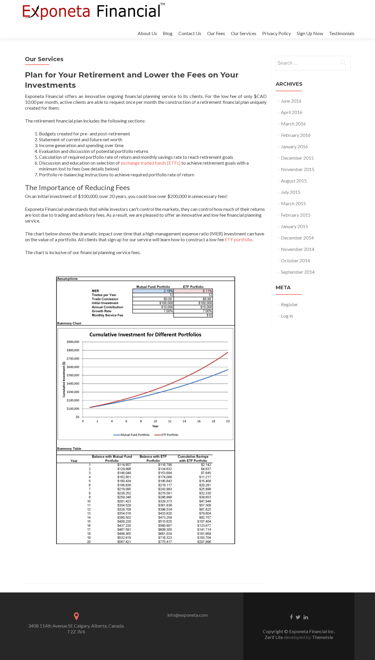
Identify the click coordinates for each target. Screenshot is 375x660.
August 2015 (294, 180)
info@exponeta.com (187, 615)
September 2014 (298, 272)
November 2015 (297, 169)
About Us (147, 33)
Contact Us (189, 33)
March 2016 (293, 123)
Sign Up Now (310, 33)
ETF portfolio (238, 239)
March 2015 (293, 203)
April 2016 (291, 112)
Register (289, 304)
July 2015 (290, 192)
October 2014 (295, 260)
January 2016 (294, 146)
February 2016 (296, 135)
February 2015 (296, 215)
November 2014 (297, 249)
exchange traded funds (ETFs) (150, 163)
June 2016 (291, 101)
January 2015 (294, 226)
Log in (287, 315)
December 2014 (297, 237)
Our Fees (216, 33)
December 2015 (297, 158)
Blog (168, 33)
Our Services (243, 33)
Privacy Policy (276, 33)
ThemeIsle (322, 637)
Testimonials (341, 33)
